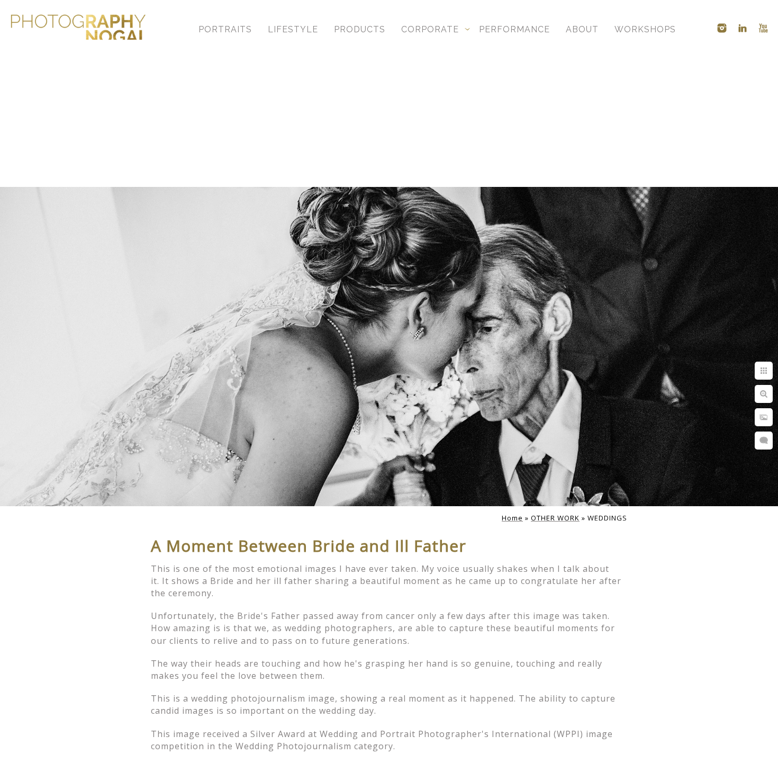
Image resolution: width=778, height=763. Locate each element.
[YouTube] (763, 28)
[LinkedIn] (743, 28)
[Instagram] (722, 28)
